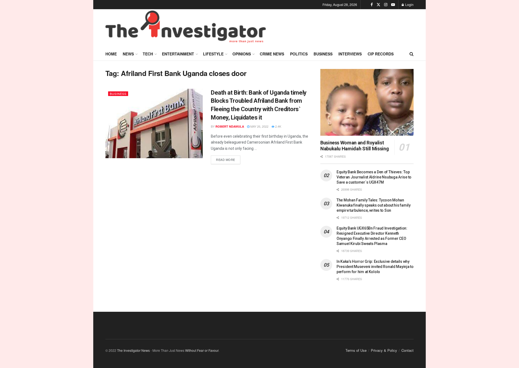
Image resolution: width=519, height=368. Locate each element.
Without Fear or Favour (201, 350)
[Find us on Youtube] (393, 4)
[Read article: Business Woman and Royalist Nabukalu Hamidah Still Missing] (367, 102)
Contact (407, 350)
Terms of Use (356, 350)
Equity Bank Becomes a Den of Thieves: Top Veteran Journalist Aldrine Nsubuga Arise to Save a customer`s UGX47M (374, 177)
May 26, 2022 (258, 126)
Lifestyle (213, 54)
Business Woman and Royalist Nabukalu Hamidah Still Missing (354, 146)
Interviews (350, 54)
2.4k (277, 126)
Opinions (241, 54)
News (128, 54)
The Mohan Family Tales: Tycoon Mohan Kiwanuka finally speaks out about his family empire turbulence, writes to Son (374, 205)
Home (111, 54)
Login (409, 4)
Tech (148, 54)
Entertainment (178, 54)
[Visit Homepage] (185, 28)
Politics (299, 54)
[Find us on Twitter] (378, 4)
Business (323, 54)
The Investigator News (133, 350)
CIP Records (381, 54)
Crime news (272, 54)
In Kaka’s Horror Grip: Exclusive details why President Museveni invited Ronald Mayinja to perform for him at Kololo (375, 266)
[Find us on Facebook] (372, 4)
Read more (228, 158)
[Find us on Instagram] (385, 4)
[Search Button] (412, 54)
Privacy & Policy (384, 350)
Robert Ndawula (229, 126)
